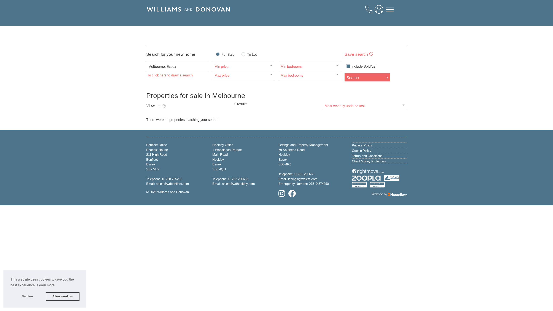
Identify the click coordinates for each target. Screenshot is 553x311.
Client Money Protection (369, 161)
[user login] (380, 11)
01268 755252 (172, 179)
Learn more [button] (46, 285)
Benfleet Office (156, 145)
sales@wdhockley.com (238, 184)
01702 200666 (238, 179)
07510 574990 (319, 184)
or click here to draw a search (170, 75)
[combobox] (177, 66)
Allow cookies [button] (62, 296)
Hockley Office (222, 145)
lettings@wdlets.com (303, 179)
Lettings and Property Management (303, 145)
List (159, 106)
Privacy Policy (362, 145)
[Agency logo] (188, 14)
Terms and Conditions (367, 156)
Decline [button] (27, 296)
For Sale (228, 55)
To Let (252, 55)
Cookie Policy (361, 150)
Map (164, 106)
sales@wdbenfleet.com (172, 184)
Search (352, 77)
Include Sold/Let (363, 66)
